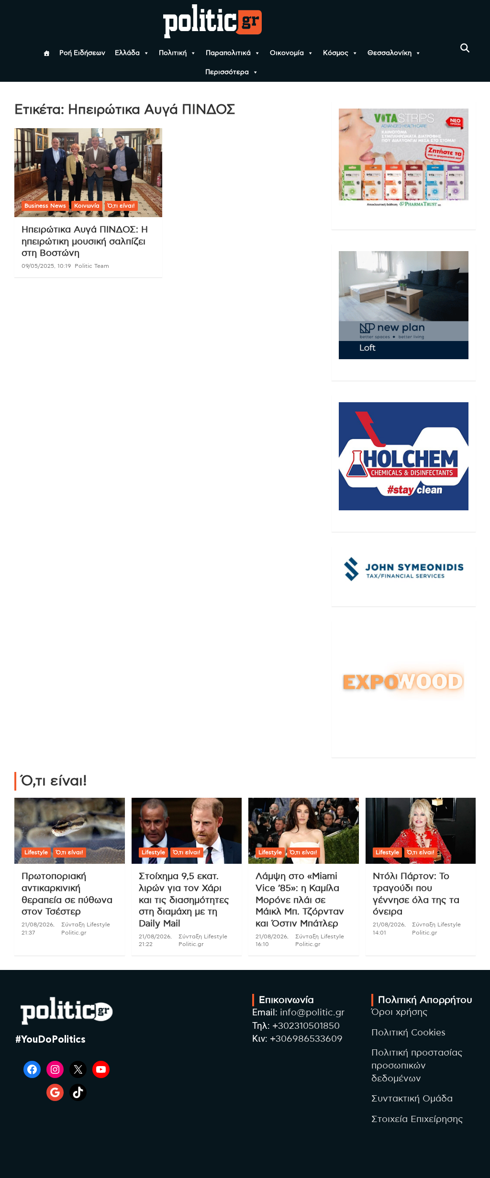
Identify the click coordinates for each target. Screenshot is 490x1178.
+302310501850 (306, 1026)
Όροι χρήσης (399, 1012)
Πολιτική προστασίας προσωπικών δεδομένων (417, 1065)
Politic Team (92, 266)
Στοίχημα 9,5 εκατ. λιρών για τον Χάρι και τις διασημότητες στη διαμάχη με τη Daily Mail (184, 900)
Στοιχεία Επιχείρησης (417, 1119)
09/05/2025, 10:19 (46, 266)
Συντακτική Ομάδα (412, 1098)
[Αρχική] (46, 53)
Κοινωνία (87, 206)
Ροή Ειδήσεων (82, 53)
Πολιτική (173, 53)
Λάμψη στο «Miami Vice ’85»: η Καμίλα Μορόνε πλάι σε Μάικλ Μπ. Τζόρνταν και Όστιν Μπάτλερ (300, 900)
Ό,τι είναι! (121, 206)
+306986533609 (306, 1039)
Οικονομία (287, 53)
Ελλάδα (127, 53)
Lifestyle (36, 852)
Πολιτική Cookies (408, 1032)
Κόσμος (335, 53)
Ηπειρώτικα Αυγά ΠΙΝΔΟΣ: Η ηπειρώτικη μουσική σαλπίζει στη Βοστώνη (85, 241)
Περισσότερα (227, 72)
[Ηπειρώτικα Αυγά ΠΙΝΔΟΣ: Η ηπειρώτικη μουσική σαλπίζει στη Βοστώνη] (88, 173)
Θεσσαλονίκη (390, 53)
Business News (45, 206)
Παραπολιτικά (228, 53)
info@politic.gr (312, 1012)
